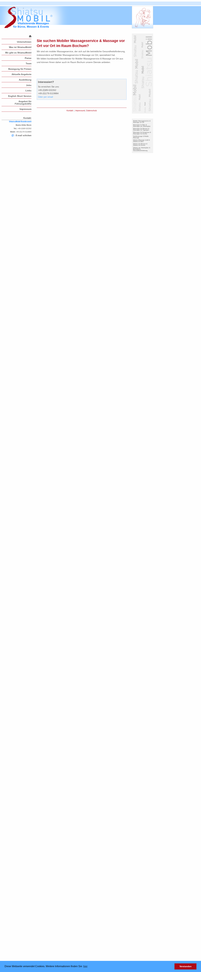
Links (28, 90)
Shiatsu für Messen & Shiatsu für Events (140, 144)
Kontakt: (27, 118)
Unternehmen (24, 42)
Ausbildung (25, 79)
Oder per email (45, 97)
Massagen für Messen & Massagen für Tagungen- (141, 129)
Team (28, 63)
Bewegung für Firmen (19, 69)
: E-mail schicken (21, 135)
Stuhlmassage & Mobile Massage (141, 137)
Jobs (28, 85)
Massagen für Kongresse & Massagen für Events (142, 133)
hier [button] (85, 966)
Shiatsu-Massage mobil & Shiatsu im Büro (141, 140)
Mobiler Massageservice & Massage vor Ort (141, 121)
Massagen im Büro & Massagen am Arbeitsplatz (142, 125)
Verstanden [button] (185, 966)
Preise (28, 58)
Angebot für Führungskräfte (23, 102)
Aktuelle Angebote (21, 74)
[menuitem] (16, 36)
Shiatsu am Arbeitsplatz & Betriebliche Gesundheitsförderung (141, 149)
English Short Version (19, 96)
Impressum (25, 109)
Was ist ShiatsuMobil (20, 47)
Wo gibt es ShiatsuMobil (18, 52)
